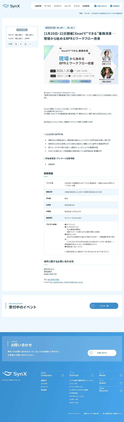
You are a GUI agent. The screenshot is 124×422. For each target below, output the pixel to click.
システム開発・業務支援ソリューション (81, 380)
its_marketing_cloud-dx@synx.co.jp (66, 282)
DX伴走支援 (73, 393)
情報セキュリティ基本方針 (91, 413)
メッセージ (44, 387)
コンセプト (44, 384)
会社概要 (44, 390)
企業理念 (44, 380)
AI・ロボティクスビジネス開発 (78, 390)
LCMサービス (73, 399)
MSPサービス (73, 403)
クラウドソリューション (76, 396)
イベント (87, 13)
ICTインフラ (73, 384)
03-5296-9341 (53, 279)
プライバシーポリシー (74, 413)
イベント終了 (22, 30)
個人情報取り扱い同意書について (112, 413)
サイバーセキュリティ (76, 387)
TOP (80, 13)
